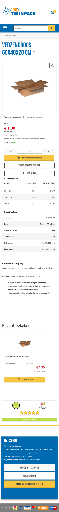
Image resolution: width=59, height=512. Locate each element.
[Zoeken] (51, 28)
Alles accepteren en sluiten (29, 484)
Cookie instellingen (29, 467)
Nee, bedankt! (29, 476)
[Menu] (5, 27)
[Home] (25, 11)
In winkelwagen (27, 379)
